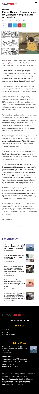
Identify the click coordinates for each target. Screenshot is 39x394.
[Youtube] (28, 320)
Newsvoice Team (8, 21)
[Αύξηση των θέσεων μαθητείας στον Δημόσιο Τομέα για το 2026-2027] (30, 258)
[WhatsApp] (24, 25)
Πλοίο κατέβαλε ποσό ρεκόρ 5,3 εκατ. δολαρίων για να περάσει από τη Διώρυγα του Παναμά (14, 246)
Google (11, 63)
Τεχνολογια (5, 9)
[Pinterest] (20, 25)
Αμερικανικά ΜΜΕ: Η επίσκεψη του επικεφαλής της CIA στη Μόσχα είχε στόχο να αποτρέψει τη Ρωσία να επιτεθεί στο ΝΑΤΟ (14, 296)
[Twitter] (15, 25)
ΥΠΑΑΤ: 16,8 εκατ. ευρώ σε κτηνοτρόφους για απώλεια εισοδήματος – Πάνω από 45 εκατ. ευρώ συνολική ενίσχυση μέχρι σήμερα (14, 269)
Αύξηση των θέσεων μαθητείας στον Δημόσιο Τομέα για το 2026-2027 (14, 257)
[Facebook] (10, 25)
